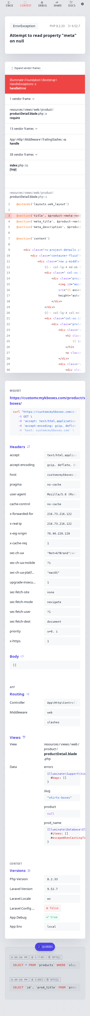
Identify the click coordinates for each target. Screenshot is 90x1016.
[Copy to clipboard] (75, 411)
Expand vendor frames (27, 68)
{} (62, 778)
